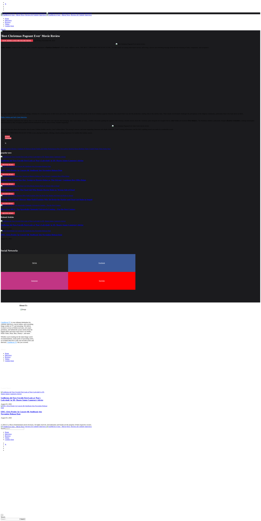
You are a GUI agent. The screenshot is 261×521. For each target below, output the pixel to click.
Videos (7, 24)
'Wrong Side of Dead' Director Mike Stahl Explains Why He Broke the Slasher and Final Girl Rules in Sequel (46, 199)
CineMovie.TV (6, 322)
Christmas (8, 138)
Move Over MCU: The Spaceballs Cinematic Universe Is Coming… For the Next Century (38, 209)
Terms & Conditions (11, 372)
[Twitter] (5, 4)
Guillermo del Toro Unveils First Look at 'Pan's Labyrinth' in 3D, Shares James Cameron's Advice (42, 161)
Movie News (7, 164)
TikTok (34, 263)
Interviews (8, 20)
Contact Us (8, 381)
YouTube (102, 281)
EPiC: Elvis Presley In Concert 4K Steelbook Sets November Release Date (31, 170)
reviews (7, 136)
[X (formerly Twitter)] (5, 143)
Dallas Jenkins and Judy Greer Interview (14, 117)
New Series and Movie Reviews (17, 40)
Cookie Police (9, 377)
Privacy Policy (9, 375)
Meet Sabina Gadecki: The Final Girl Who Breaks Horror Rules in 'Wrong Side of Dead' (38, 190)
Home (7, 18)
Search (3, 428)
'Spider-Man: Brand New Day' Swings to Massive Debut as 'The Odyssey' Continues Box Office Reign (43, 180)
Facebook (102, 263)
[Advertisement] (62, 80)
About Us (8, 379)
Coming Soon (9, 26)
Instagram (34, 281)
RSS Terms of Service (12, 374)
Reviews (8, 22)
